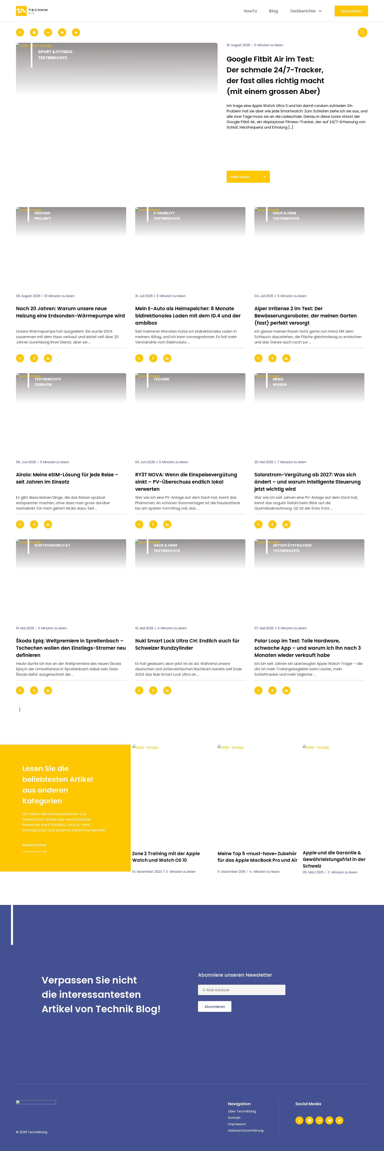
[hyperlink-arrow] (117, 358)
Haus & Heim (284, 212)
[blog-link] (71, 247)
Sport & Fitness (55, 52)
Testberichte (303, 11)
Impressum (237, 1124)
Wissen (280, 384)
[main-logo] (32, 11)
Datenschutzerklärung (245, 1130)
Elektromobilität (52, 545)
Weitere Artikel (34, 845)
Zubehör (43, 384)
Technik (161, 379)
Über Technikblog (242, 1111)
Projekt (42, 218)
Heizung (42, 212)
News (278, 379)
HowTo (250, 11)
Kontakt (234, 1117)
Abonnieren (351, 11)
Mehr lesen (240, 176)
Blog (273, 11)
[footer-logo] (36, 1106)
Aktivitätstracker (292, 545)
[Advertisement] (338, 995)
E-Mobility (164, 212)
